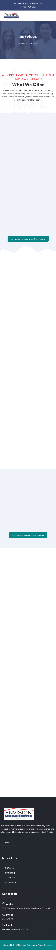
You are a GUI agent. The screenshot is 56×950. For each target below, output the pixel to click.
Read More (9, 843)
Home (22, 44)
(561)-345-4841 (29, 7)
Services (9, 868)
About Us (10, 877)
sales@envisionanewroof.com (29, 3)
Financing (10, 872)
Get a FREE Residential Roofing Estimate (28, 239)
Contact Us (10, 882)
